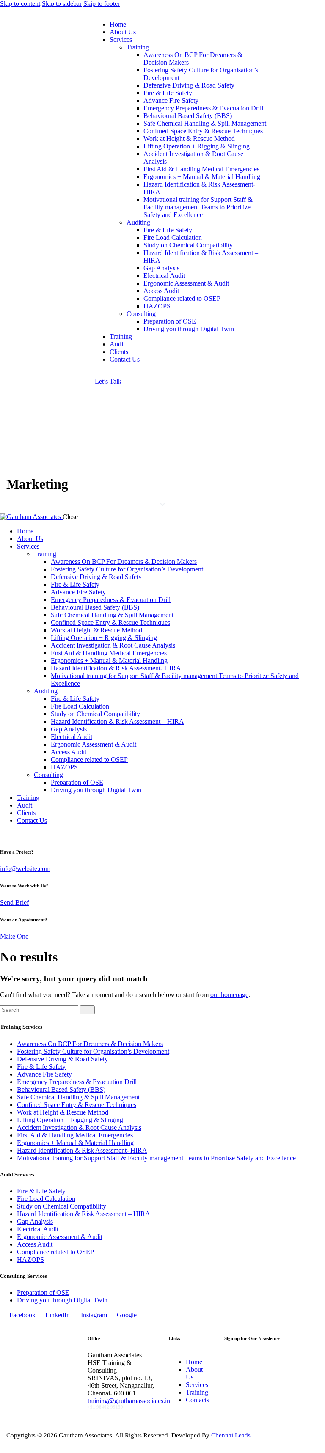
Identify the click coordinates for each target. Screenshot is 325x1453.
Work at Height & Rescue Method (62, 1112)
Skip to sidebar (62, 3)
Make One (14, 936)
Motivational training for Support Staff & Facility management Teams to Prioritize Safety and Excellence (156, 1158)
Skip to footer (101, 3)
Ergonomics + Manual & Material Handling (75, 1142)
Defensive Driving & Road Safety (62, 1059)
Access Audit (34, 1244)
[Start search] (87, 1009)
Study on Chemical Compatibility (61, 1206)
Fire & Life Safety (41, 1066)
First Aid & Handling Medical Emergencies (75, 1135)
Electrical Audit (37, 1229)
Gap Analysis (35, 1221)
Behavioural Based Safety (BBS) (61, 1089)
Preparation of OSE (43, 1292)
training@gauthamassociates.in (129, 1400)
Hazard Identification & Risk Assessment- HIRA (82, 1150)
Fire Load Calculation (46, 1198)
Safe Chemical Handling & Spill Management (78, 1097)
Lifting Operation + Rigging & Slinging (70, 1119)
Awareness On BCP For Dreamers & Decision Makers (90, 1043)
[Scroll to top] (4, 1449)
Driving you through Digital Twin (62, 1300)
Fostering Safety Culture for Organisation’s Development (93, 1051)
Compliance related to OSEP (55, 1251)
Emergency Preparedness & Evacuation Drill (77, 1081)
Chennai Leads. (231, 1435)
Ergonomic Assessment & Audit (59, 1236)
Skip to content (20, 3)
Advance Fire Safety (44, 1074)
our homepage (229, 994)
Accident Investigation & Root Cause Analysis (79, 1127)
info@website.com (25, 868)
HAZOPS (30, 1259)
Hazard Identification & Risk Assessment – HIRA (83, 1213)
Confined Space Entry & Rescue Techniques (76, 1104)
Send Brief (14, 902)
